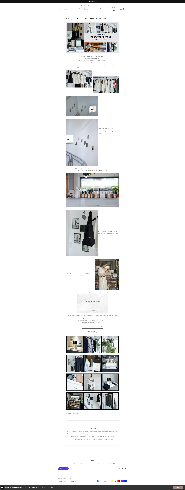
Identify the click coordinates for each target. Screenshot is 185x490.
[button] (77, 5)
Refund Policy (76, 463)
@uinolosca (73, 273)
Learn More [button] (50, 487)
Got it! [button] (178, 487)
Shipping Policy (84, 463)
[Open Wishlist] (2, 487)
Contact (108, 463)
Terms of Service (93, 463)
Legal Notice (69, 463)
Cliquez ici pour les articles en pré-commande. (92, 328)
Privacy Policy (101, 463)
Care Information (115, 463)
